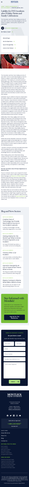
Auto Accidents (5, 7)
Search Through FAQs (8, 44)
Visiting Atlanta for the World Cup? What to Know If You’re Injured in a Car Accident (12, 239)
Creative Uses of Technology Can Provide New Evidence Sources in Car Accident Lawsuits (11, 222)
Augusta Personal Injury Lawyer (7, 461)
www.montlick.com (20, 196)
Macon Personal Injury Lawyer (7, 466)
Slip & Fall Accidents (5, 451)
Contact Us (4, 441)
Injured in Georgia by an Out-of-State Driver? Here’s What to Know (12, 267)
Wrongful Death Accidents (6, 454)
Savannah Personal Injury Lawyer (8, 467)
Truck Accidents (4, 448)
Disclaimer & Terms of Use (13, 477)
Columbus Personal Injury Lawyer (8, 464)
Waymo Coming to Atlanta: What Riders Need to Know (12, 281)
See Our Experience (7, 41)
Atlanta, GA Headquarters (14, 409)
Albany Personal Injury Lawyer (7, 462)
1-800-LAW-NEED (14, 423)
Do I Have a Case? (6, 32)
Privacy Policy (22, 477)
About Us (3, 435)
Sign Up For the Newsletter (14, 317)
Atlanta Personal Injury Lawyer (7, 459)
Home (2, 6)
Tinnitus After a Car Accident (9, 254)
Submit (13, 381)
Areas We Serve (5, 433)
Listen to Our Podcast (8, 48)
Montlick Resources (11, 6)
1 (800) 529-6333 (16, 408)
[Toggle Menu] (2, 2)
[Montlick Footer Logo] (14, 395)
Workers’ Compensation (6, 452)
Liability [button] (15, 117)
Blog (2, 438)
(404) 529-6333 (16, 406)
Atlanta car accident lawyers (18, 176)
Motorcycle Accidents (5, 449)
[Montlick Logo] (14, 2)
